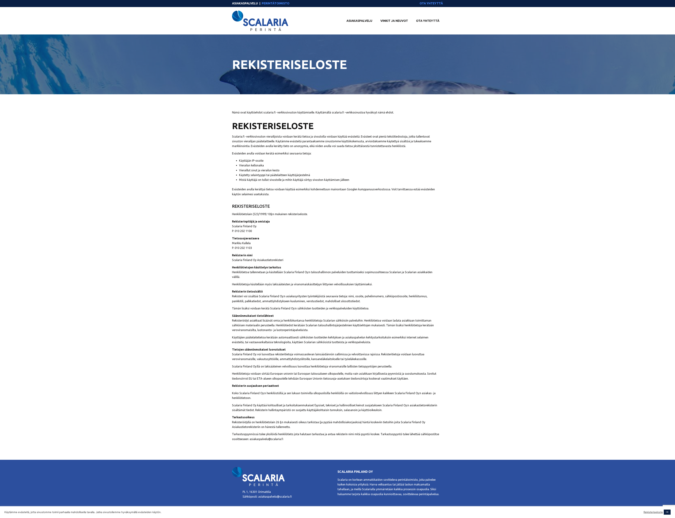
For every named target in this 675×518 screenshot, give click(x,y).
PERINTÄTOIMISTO (275, 3)
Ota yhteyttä (427, 20)
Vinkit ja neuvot (394, 20)
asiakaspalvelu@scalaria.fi (275, 496)
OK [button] (667, 512)
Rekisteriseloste (653, 512)
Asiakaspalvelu (359, 20)
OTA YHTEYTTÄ (431, 3)
